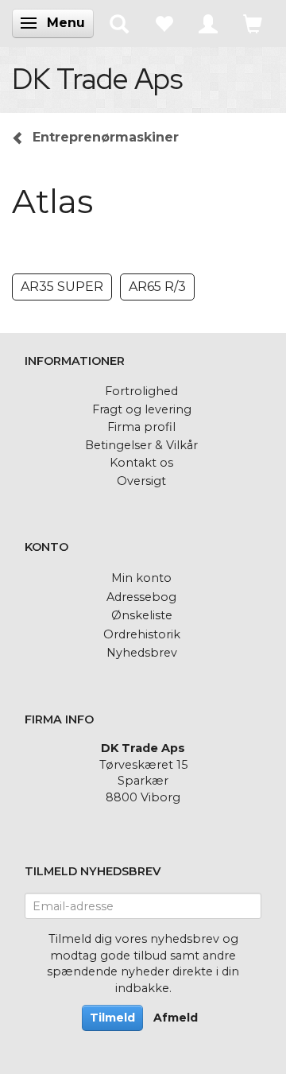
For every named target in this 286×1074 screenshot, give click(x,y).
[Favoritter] (163, 23)
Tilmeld (112, 1017)
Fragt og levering (141, 409)
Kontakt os (141, 463)
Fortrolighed (141, 391)
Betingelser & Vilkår (141, 445)
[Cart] (252, 23)
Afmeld (175, 1017)
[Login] (208, 23)
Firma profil (141, 427)
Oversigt (141, 481)
